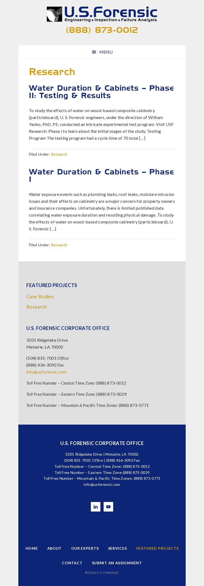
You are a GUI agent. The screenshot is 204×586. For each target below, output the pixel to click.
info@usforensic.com (46, 371)
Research (59, 154)
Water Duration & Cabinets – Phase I (101, 175)
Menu (106, 51)
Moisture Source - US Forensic (102, 15)
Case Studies (40, 296)
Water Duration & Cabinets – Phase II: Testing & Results (101, 91)
